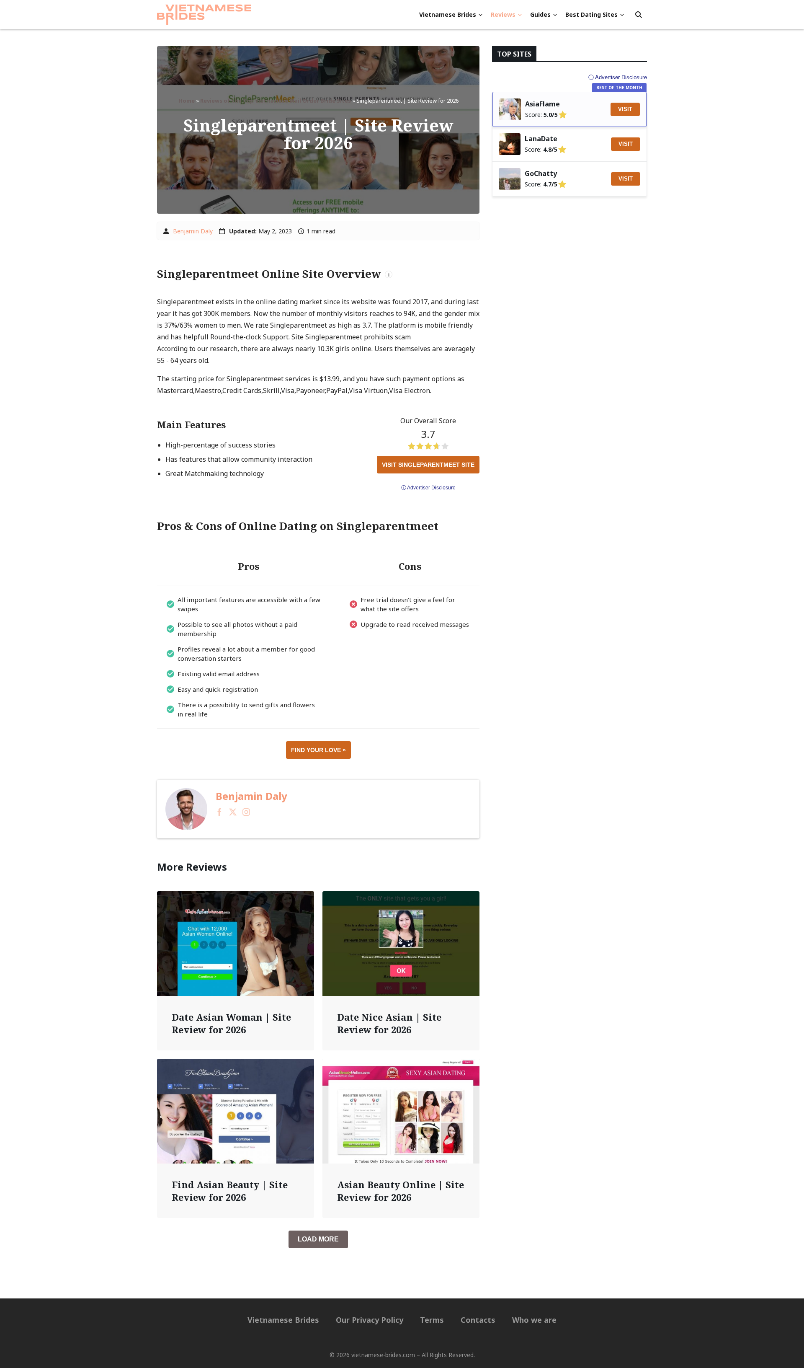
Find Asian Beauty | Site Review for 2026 (230, 1190)
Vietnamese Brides (447, 14)
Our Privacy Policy (369, 1320)
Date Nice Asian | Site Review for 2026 (389, 1023)
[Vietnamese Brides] (204, 14)
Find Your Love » (318, 750)
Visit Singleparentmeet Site (428, 464)
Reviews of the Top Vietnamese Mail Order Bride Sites (275, 100)
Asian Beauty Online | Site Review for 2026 (400, 1190)
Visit (625, 109)
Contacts (478, 1320)
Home (186, 100)
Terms (432, 1320)
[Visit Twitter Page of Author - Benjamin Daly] (233, 813)
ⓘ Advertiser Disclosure (428, 488)
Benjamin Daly (193, 231)
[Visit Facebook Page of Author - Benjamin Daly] (219, 813)
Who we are (534, 1320)
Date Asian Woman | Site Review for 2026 (231, 1023)
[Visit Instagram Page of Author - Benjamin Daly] (246, 813)
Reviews (503, 14)
